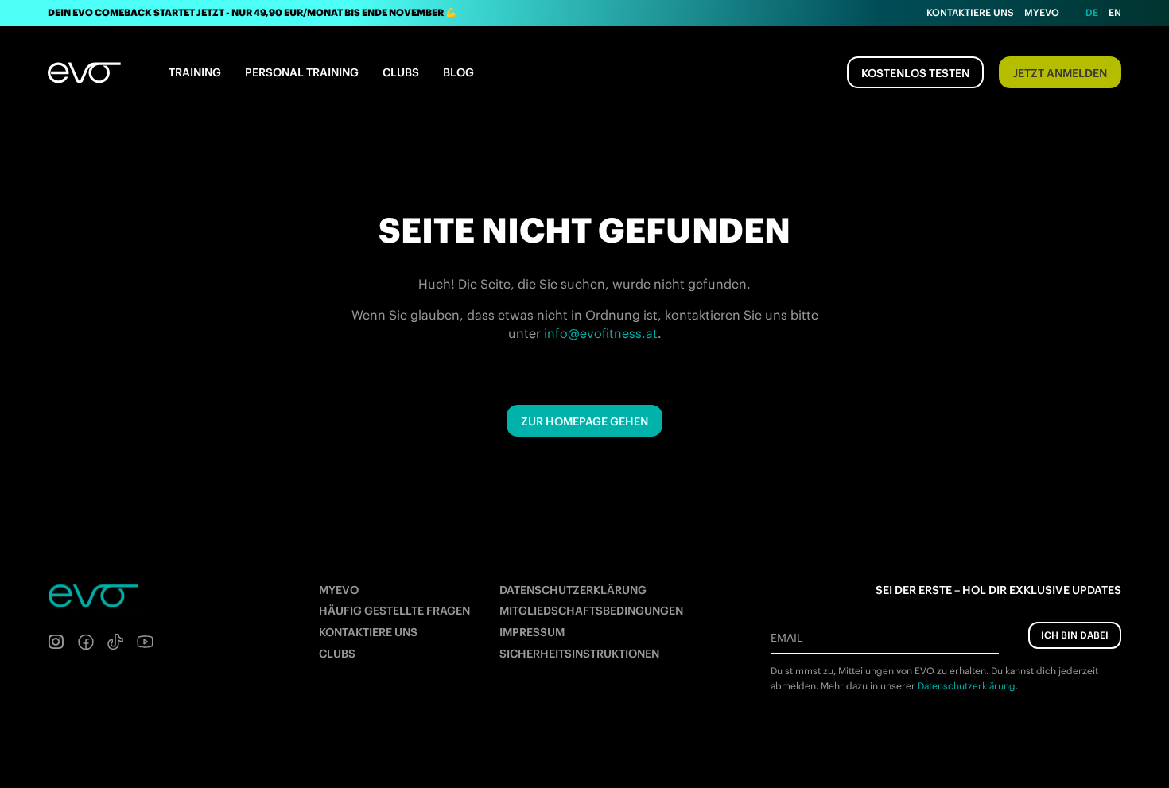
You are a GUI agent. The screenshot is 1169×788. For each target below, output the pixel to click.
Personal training (302, 72)
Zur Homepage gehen (584, 421)
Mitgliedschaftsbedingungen (591, 611)
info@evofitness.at (601, 333)
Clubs (401, 72)
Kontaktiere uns (970, 12)
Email (786, 637)
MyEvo (1041, 12)
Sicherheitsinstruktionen (579, 653)
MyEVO (339, 590)
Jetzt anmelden (1060, 73)
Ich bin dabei (1075, 635)
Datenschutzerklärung (573, 590)
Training (195, 72)
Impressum (532, 632)
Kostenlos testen (915, 73)
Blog (458, 72)
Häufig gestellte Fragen (394, 611)
